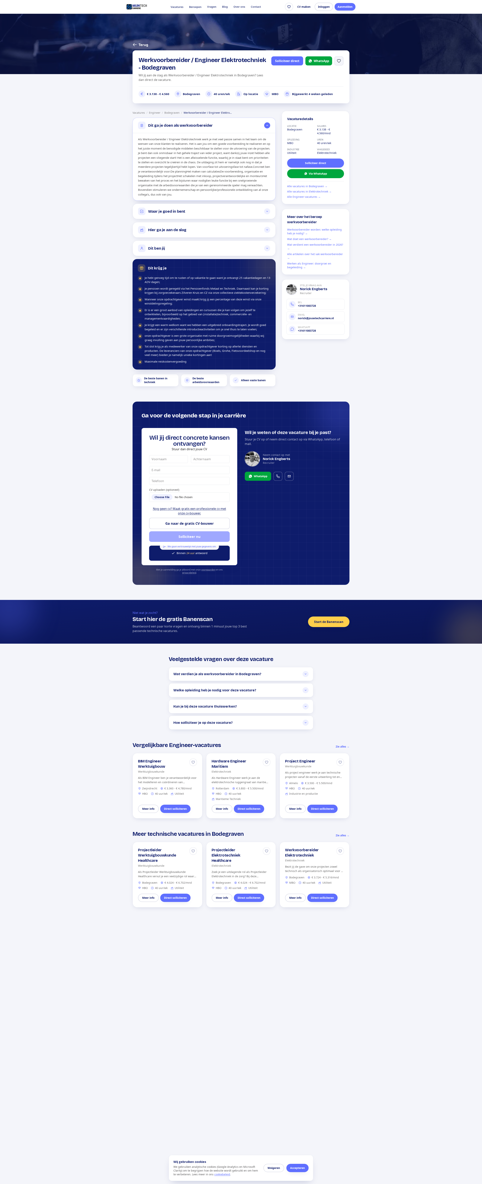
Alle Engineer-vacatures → (304, 197)
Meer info (148, 809)
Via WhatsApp (318, 173)
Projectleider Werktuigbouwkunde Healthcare (157, 855)
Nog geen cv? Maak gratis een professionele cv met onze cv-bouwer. (189, 511)
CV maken (303, 6)
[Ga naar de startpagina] (137, 6)
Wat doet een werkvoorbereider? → (309, 239)
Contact (256, 6)
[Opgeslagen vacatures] (289, 7)
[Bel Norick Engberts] (277, 476)
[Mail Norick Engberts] (289, 476)
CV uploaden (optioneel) (164, 490)
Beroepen (195, 7)
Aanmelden (345, 6)
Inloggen (324, 6)
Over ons (239, 6)
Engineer (154, 112)
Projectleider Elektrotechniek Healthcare (226, 855)
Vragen (211, 6)
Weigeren (274, 1168)
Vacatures (177, 7)
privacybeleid (189, 572)
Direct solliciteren (175, 809)
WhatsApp (321, 61)
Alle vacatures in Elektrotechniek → (309, 191)
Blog (225, 6)
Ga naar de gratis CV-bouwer (189, 523)
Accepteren (297, 1168)
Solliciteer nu (189, 536)
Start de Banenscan (328, 622)
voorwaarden (208, 569)
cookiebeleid (222, 1174)
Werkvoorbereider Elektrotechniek (302, 852)
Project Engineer (300, 761)
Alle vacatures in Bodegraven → (307, 186)
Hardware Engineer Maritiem (229, 764)
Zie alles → (342, 746)
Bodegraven (172, 112)
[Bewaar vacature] (193, 762)
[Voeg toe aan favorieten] (338, 60)
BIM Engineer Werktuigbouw (151, 764)
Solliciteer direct (287, 61)
